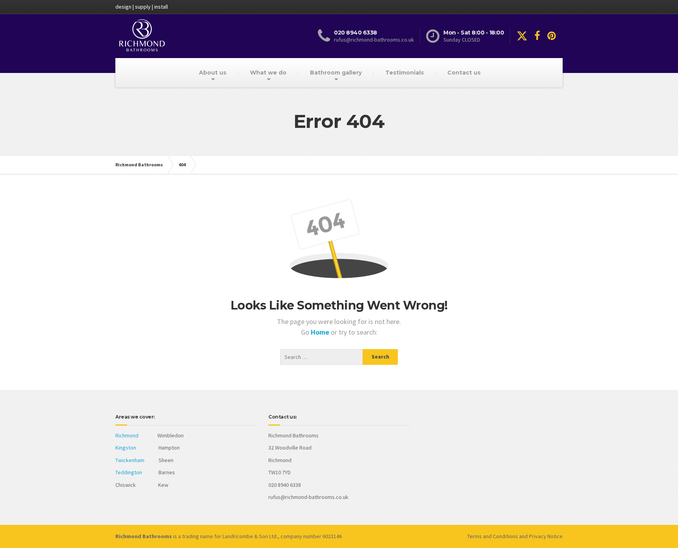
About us (212, 72)
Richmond (127, 435)
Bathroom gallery (336, 72)
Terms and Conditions (492, 536)
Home (321, 332)
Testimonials (404, 72)
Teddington (128, 472)
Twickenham (129, 460)
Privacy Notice (546, 536)
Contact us (464, 72)
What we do (268, 72)
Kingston (125, 447)
